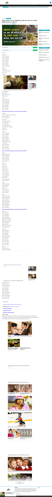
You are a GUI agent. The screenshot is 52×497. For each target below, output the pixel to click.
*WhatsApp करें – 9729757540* (14, 306)
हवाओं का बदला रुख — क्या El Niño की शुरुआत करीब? (44, 52)
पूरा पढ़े (20, 482)
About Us (23, 496)
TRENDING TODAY (44, 30)
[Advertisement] (23, 13)
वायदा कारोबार (22, 5)
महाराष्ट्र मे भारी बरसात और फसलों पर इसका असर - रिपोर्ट (44, 57)
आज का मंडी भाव (4, 5)
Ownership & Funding (46, 496)
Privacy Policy (26, 496)
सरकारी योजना (25, 5)
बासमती (11, 5)
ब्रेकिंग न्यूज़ (14, 5)
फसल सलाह (32, 5)
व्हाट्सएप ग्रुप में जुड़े (5, 301)
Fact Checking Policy (41, 496)
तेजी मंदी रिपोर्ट (8, 5)
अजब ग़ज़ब (35, 5)
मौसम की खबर (18, 5)
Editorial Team (50, 496)
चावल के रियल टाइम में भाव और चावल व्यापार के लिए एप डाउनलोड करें (12, 304)
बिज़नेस (29, 5)
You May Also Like (44, 47)
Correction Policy (36, 496)
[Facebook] (38, 487)
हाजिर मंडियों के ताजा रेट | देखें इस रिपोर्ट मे (43, 35)
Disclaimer (33, 496)
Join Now (35, 47)
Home (4, 18)
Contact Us (17, 493)
